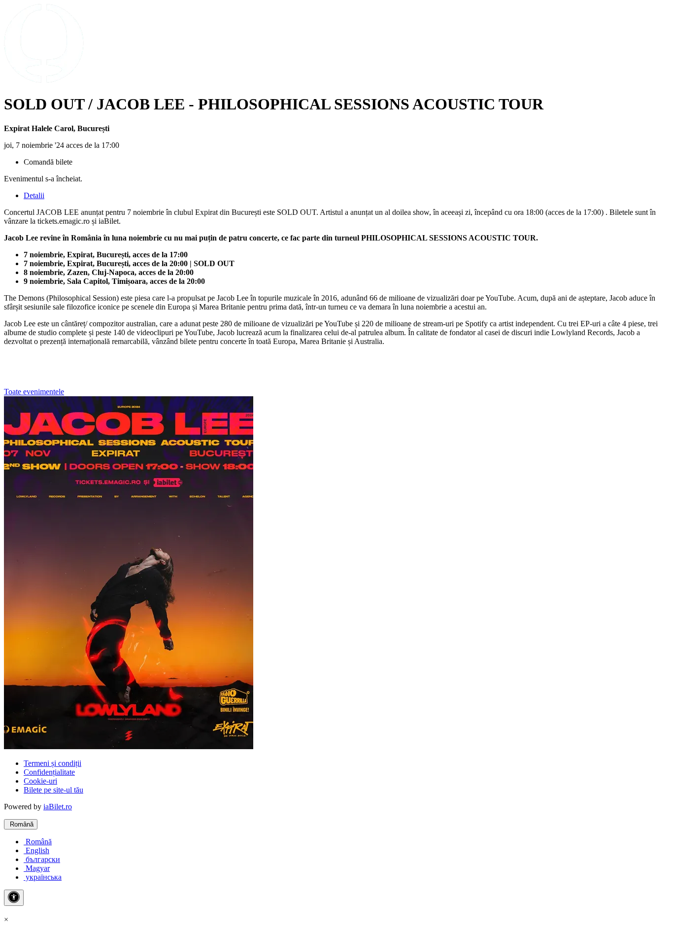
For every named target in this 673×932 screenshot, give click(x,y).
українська (43, 877)
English (36, 850)
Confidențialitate (49, 772)
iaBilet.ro (57, 806)
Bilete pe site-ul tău (53, 790)
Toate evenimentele (34, 391)
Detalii (34, 195)
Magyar (37, 868)
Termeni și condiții (52, 763)
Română (21, 824)
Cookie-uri (40, 781)
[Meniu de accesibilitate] (14, 898)
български (42, 859)
